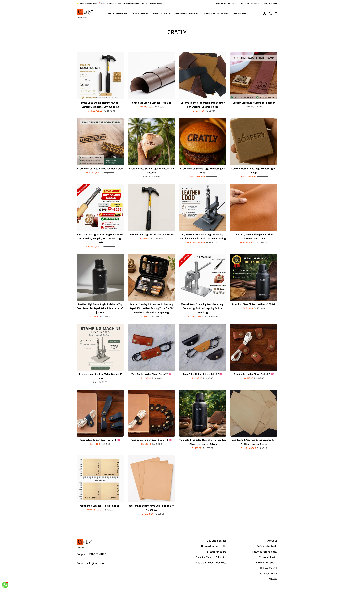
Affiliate (273, 579)
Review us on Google (266, 563)
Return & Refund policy (264, 552)
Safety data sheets (267, 546)
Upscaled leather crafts (213, 546)
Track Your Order (268, 573)
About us (272, 541)
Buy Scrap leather (216, 541)
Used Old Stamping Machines (210, 563)
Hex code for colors (215, 552)
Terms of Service (268, 557)
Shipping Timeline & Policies (211, 557)
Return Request (268, 568)
